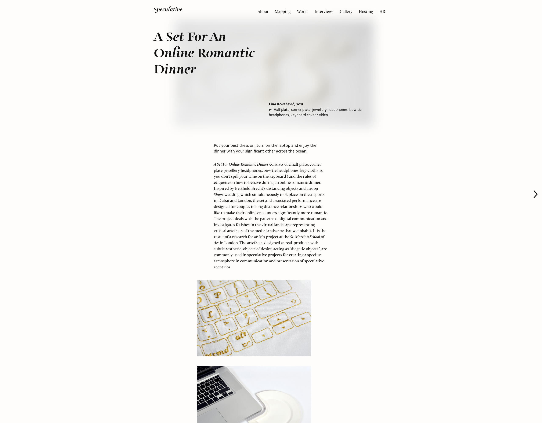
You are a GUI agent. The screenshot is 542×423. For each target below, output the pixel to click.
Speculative (167, 9)
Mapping (283, 10)
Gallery (346, 10)
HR (382, 10)
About (263, 10)
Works (302, 10)
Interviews (324, 10)
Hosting (366, 10)
